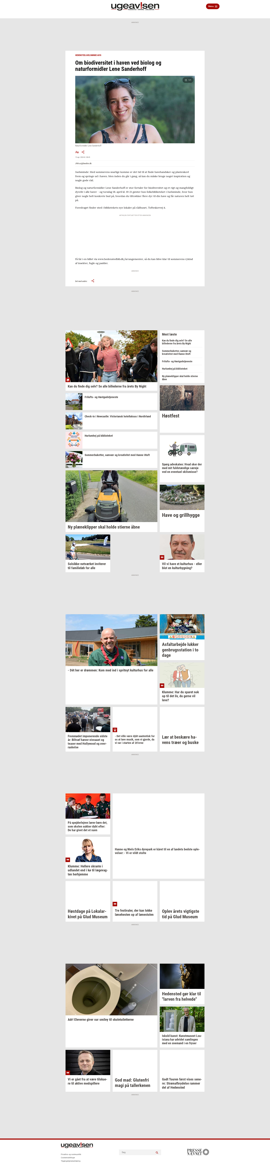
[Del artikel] (83, 152)
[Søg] (157, 1152)
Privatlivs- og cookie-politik (71, 1154)
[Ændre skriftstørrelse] (77, 152)
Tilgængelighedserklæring (70, 1161)
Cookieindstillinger (68, 1158)
